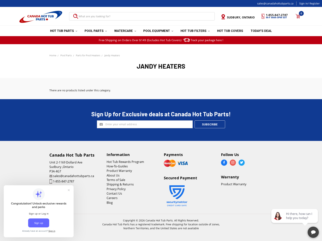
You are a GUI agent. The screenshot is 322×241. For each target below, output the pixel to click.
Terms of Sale (116, 180)
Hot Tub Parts (62, 31)
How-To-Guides (117, 166)
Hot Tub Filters (194, 31)
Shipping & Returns (120, 184)
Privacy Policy (116, 189)
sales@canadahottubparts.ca (275, 3)
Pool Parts (94, 31)
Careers (112, 198)
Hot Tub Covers (230, 31)
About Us (113, 175)
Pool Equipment (157, 31)
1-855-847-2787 (63, 181)
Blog (110, 203)
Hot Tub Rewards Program (125, 162)
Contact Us (114, 193)
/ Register (314, 3)
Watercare (124, 31)
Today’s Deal (261, 31)
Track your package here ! (207, 40)
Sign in (303, 3)
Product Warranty (119, 171)
